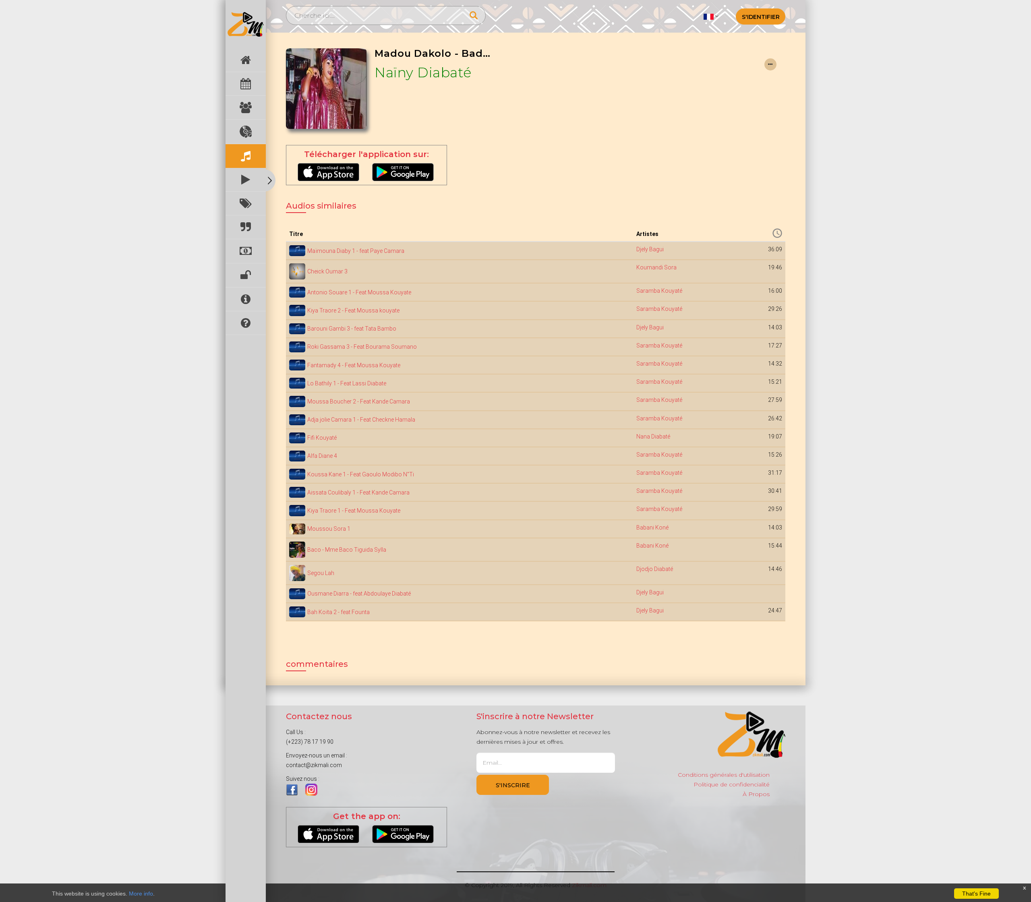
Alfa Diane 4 (322, 456)
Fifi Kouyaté (322, 437)
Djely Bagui (650, 249)
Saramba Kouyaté (659, 291)
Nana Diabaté (653, 436)
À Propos (756, 794)
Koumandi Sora (656, 267)
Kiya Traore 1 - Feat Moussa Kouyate (353, 510)
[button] (711, 16)
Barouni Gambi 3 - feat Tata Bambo (351, 328)
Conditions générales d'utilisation (724, 774)
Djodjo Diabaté (654, 569)
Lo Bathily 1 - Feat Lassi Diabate (346, 383)
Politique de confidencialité (732, 784)
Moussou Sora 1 (328, 528)
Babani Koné (652, 527)
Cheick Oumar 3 (327, 271)
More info (141, 893)
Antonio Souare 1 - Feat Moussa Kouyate (359, 292)
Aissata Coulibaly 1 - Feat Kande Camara (358, 492)
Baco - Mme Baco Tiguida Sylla (346, 549)
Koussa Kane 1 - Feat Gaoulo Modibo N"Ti (360, 474)
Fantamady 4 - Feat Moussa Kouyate (353, 365)
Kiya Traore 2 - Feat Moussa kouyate (353, 310)
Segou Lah (320, 573)
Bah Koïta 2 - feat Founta (338, 612)
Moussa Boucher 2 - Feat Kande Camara (358, 401)
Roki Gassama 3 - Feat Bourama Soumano (362, 346)
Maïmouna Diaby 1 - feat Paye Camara (355, 251)
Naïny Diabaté (423, 72)
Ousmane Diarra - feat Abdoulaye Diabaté (359, 593)
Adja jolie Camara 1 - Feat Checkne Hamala (361, 419)
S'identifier (761, 17)
